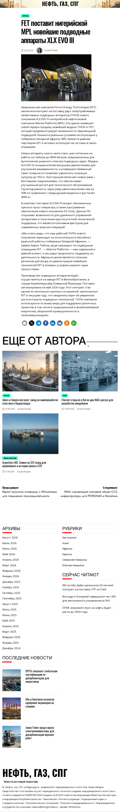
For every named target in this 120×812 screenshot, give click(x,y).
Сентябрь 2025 (12, 598)
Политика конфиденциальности (77, 803)
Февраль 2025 (11, 637)
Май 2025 (8, 620)
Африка (25, 16)
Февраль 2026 (11, 571)
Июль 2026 (9, 543)
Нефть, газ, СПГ (60, 3)
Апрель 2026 (10, 559)
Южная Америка (10, 458)
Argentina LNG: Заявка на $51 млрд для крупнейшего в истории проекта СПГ (24, 464)
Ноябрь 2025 (10, 587)
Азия (65, 395)
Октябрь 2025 (11, 593)
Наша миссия (50, 799)
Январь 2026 (10, 576)
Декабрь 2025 (11, 582)
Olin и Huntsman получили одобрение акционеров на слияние (39, 702)
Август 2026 (10, 537)
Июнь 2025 (9, 615)
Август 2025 (10, 604)
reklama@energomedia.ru (45, 806)
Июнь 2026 (9, 548)
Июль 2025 (9, 609)
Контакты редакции (69, 799)
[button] (24, 323)
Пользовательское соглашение (42, 803)
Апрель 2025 (10, 626)
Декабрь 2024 (11, 648)
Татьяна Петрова (51, 50)
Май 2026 (8, 554)
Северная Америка (74, 559)
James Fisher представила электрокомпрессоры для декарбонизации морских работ (39, 732)
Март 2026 (9, 565)
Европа (6, 395)
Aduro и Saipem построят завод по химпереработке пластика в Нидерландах (30, 401)
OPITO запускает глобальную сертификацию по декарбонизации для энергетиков (41, 676)
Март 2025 (9, 631)
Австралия (69, 537)
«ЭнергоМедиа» (96, 787)
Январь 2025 (10, 642)
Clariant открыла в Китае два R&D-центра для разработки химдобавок (87, 401)
